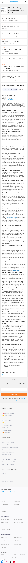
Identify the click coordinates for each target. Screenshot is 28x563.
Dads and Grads (18, 537)
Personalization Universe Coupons (10, 447)
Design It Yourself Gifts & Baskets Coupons (10, 461)
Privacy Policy (16, 400)
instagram (6, 561)
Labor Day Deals (5, 544)
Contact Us (3, 511)
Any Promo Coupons (7, 457)
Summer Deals (17, 544)
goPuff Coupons (18, 519)
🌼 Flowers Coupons (7, 415)
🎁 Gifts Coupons (6, 432)
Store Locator (5, 374)
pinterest (14, 561)
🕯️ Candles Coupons (7, 418)
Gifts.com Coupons (6, 454)
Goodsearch (17, 501)
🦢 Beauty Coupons (6, 430)
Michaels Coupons (18, 522)
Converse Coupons (5, 529)
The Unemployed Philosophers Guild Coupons (10, 459)
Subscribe (14, 394)
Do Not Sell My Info (21, 557)
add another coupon (12, 217)
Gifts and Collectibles (11, 378)
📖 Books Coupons (6, 427)
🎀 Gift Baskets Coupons (8, 413)
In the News (17, 508)
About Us (3, 501)
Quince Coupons (5, 519)
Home (3, 378)
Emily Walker (10, 99)
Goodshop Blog (4, 504)
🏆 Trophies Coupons (7, 422)
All (3, 491)
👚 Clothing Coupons (7, 425)
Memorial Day (4, 540)
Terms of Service (5, 557)
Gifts (18, 378)
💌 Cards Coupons (6, 420)
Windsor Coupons (18, 526)
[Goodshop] (14, 2)
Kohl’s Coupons (4, 522)
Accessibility (17, 504)
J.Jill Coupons (4, 526)
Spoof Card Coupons (7, 444)
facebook (2, 561)
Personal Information (6, 508)
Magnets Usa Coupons (7, 449)
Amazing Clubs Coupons (8, 464)
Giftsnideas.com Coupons (8, 442)
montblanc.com (11, 256)
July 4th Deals (17, 540)
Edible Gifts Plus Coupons (8, 452)
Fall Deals (3, 547)
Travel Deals (4, 537)
